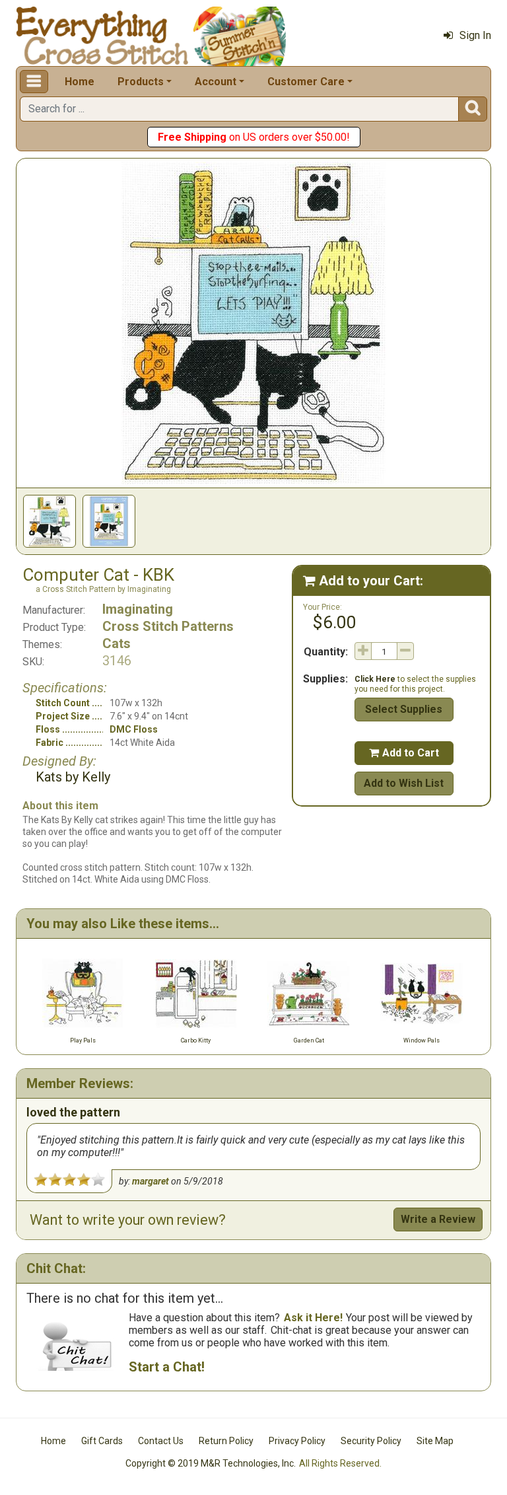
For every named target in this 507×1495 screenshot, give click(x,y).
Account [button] (215, 81)
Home (79, 81)
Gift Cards (102, 1441)
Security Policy (371, 1441)
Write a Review (438, 1219)
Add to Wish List (404, 783)
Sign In (475, 35)
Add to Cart (404, 753)
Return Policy (226, 1441)
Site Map (435, 1441)
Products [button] (141, 81)
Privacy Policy (297, 1441)
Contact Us (161, 1441)
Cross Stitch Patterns (168, 626)
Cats (116, 643)
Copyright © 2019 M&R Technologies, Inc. (210, 1463)
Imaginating (137, 609)
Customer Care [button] (306, 81)
